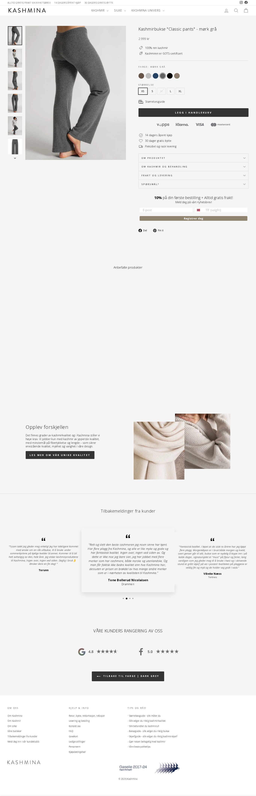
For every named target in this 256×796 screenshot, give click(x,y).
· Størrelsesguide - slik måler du (144, 715)
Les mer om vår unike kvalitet (60, 455)
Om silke (12, 725)
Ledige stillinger (77, 741)
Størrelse (146, 84)
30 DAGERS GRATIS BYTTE (99, 2)
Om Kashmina (14, 715)
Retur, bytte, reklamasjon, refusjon (87, 715)
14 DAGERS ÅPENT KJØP (67, 2)
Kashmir (98, 10)
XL (180, 91)
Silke (118, 10)
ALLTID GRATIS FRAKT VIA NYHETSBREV (29, 2)
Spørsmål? (150, 184)
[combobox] (199, 210)
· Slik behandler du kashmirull (143, 725)
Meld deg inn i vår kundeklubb (23, 741)
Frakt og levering (157, 175)
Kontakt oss (75, 725)
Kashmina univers (147, 10)
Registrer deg (193, 218)
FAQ (71, 731)
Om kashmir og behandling (164, 166)
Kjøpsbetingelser (77, 751)
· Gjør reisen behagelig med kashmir (146, 741)
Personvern (75, 746)
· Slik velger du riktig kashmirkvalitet (147, 720)
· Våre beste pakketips (139, 746)
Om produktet (153, 158)
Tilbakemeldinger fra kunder (22, 736)
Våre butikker (14, 731)
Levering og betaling (79, 720)
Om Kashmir (14, 720)
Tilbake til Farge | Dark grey (130, 676)
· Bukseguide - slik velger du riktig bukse (148, 731)
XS (142, 91)
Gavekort (73, 736)
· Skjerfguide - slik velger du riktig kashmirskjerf (152, 736)
